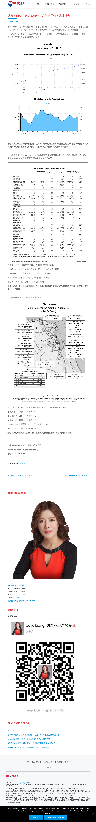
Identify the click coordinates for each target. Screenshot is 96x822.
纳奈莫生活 (50, 4)
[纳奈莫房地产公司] (16, 4)
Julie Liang (14, 21)
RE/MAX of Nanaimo (16, 585)
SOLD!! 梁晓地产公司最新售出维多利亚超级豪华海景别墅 (31, 743)
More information (56, 817)
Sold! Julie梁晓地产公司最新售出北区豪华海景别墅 (29, 747)
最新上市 (11, 730)
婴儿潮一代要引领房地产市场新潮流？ (20, 475)
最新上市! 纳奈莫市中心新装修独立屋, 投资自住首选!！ (30, 739)
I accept (36, 817)
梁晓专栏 (63, 4)
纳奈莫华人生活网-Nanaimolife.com (21, 601)
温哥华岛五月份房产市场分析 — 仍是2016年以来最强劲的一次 (34, 734)
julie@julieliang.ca (14, 597)
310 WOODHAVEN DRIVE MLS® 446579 (75, 475)
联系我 (87, 4)
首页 (39, 4)
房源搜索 (75, 4)
